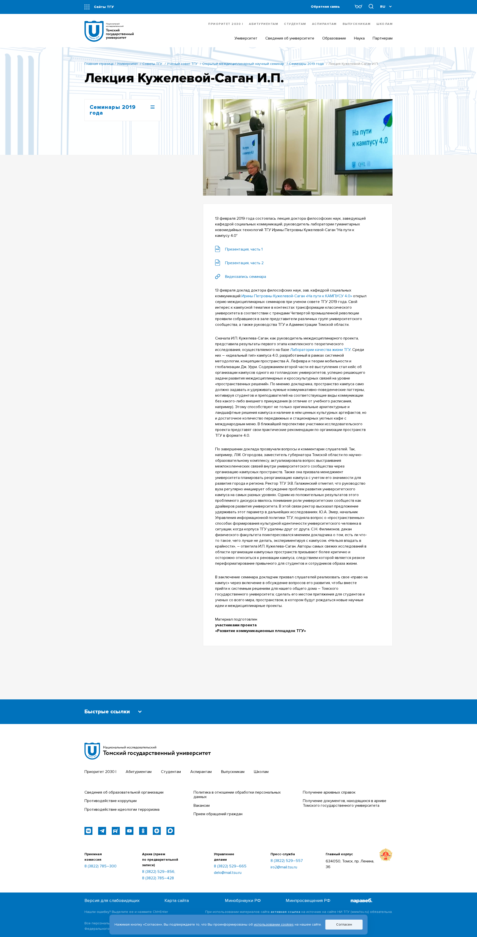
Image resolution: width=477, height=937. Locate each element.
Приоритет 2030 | (225, 24)
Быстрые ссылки (107, 712)
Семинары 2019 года (306, 64)
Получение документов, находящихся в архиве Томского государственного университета (344, 803)
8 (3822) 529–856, (158, 871)
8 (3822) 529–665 (230, 866)
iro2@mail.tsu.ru (284, 867)
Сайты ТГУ (104, 7)
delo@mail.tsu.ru (227, 872)
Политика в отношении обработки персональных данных (237, 794)
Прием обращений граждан (218, 813)
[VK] (88, 831)
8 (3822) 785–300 (100, 866)
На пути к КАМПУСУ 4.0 (329, 296)
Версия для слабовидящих (112, 900)
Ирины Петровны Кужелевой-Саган (273, 296)
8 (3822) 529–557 (287, 860)
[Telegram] (102, 831)
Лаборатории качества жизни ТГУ (320, 349)
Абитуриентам (263, 24)
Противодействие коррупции (110, 800)
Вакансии (202, 805)
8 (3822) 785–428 (158, 878)
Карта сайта (176, 900)
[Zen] (157, 831)
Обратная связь (325, 6)
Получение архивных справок (329, 792)
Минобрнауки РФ (243, 900)
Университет (127, 64)
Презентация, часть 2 (244, 262)
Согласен (344, 924)
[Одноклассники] (143, 831)
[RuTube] (116, 831)
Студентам (295, 24)
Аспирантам (324, 24)
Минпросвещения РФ (308, 900)
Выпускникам (357, 24)
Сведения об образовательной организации (123, 792)
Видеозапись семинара (245, 276)
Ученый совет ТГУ (182, 64)
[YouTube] (129, 831)
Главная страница (99, 64)
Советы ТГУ (152, 64)
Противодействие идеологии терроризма (121, 809)
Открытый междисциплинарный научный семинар (243, 64)
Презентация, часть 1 (244, 249)
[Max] (170, 831)
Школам (384, 24)
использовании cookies (274, 924)
